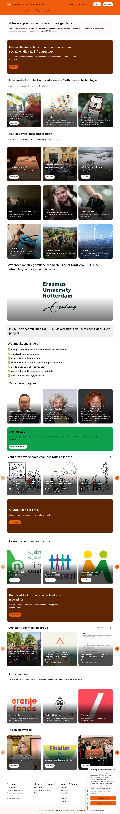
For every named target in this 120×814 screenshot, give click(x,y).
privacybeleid (101, 792)
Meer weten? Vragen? (45, 784)
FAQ (35, 793)
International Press (13, 799)
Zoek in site (72, 4)
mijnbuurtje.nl (80, 810)
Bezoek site (14, 580)
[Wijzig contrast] (89, 4)
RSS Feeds (64, 790)
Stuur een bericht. (39, 787)
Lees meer (14, 123)
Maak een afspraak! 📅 (18, 447)
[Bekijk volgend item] (117, 478)
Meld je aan (108, 4)
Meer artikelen (103, 628)
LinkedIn (63, 801)
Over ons (11, 784)
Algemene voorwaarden (15, 793)
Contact (63, 787)
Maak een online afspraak (42, 790)
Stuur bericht (15, 522)
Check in (97, 4)
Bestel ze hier (15, 615)
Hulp (83, 4)
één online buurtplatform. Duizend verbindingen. (29, 4)
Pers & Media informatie (15, 790)
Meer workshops (103, 457)
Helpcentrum (65, 793)
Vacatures (10, 796)
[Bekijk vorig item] (3, 478)
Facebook (64, 799)
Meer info (13, 67)
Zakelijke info (11, 787)
